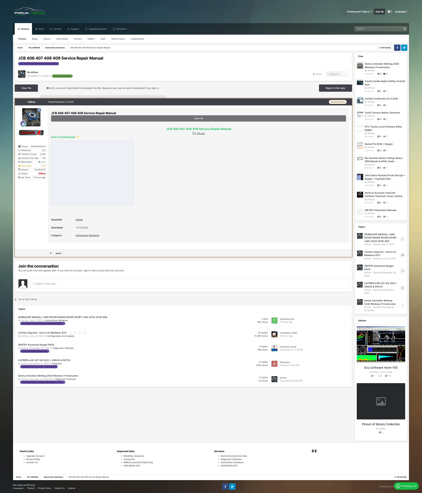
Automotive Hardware (87, 235)
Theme (30, 488)
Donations (121, 29)
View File (26, 88)
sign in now (90, 270)
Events (47, 38)
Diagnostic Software (63, 348)
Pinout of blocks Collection (381, 424)
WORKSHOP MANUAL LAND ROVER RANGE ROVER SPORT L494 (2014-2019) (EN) (62, 317)
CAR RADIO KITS (132, 465)
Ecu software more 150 (381, 367)
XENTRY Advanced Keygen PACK (36, 344)
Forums (22, 38)
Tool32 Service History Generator (382, 112)
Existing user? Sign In (359, 11)
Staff (103, 38)
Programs (57, 363)
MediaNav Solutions (134, 456)
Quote (58, 253)
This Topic (393, 29)
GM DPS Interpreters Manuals (380, 210)
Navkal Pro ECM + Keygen (379, 144)
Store (41, 29)
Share (318, 74)
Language (400, 11)
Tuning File (129, 459)
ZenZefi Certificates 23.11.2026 (381, 98)
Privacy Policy (33, 459)
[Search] (404, 29)
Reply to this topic (335, 88)
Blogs (35, 38)
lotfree (79, 219)
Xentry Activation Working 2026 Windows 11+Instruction (48, 375)
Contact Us (32, 462)
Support (74, 29)
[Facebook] (313, 451)
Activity (57, 29)
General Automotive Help (234, 456)
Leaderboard (137, 38)
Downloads (62, 38)
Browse (25, 29)
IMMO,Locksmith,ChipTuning (138, 462)
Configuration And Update (60, 336)
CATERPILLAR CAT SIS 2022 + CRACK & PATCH (44, 360)
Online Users (118, 38)
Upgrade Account (97, 29)
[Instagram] (316, 451)
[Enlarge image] (198, 133)
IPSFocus (30, 485)
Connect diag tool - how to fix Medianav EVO (42, 332)
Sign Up (380, 11)
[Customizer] (389, 12)
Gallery (91, 38)
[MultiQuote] (50, 253)
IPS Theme (18, 485)
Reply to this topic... (47, 283)
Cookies (71, 488)
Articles (78, 38)
